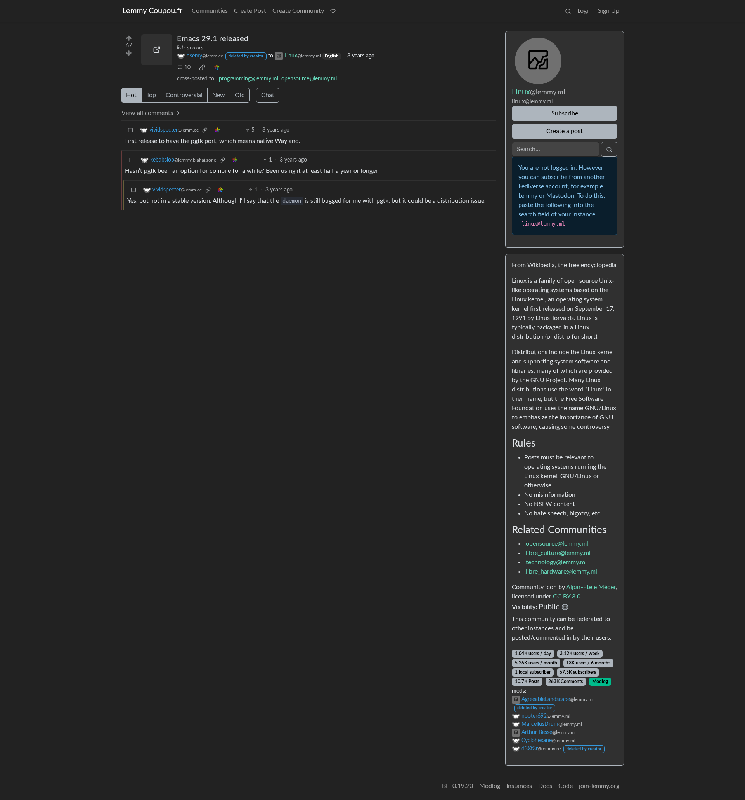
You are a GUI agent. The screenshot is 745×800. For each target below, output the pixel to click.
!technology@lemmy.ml (555, 562)
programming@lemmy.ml (248, 79)
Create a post (564, 131)
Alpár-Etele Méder (591, 587)
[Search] (568, 11)
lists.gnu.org (190, 47)
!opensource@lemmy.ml (556, 544)
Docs (545, 786)
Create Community (298, 11)
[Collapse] (130, 130)
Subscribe (564, 113)
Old (240, 95)
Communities (210, 11)
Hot (131, 95)
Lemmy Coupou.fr (152, 11)
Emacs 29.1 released (212, 39)
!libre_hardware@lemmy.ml (560, 572)
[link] (202, 67)
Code (565, 786)
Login (584, 11)
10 (187, 67)
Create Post (250, 11)
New (218, 95)
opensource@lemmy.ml (309, 79)
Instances (519, 786)
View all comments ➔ (150, 113)
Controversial (184, 95)
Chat (267, 95)
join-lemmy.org (599, 786)
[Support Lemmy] (333, 11)
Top (151, 95)
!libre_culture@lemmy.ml (557, 553)
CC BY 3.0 (566, 596)
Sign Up (608, 11)
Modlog (600, 681)
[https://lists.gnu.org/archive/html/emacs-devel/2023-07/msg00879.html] (156, 49)
